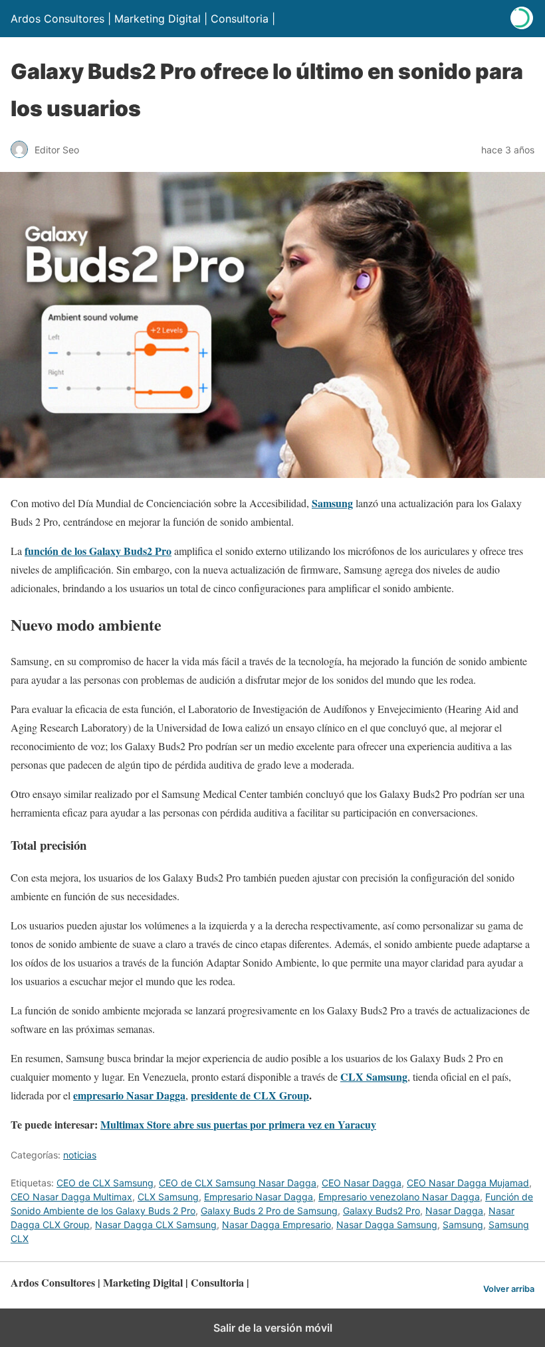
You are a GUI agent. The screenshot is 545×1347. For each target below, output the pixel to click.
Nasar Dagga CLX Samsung (156, 1224)
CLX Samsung (168, 1196)
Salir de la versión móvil (272, 1327)
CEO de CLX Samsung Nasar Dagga (237, 1182)
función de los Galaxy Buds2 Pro (98, 550)
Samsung (332, 503)
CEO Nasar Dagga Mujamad (468, 1182)
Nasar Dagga (454, 1210)
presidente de (222, 1095)
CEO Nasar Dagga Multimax (71, 1196)
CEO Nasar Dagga (361, 1182)
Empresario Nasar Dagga (258, 1196)
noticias (79, 1154)
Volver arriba (508, 1289)
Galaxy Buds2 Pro (381, 1210)
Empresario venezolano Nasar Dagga (399, 1196)
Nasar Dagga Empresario (276, 1224)
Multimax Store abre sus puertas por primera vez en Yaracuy (238, 1124)
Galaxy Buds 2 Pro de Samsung (269, 1210)
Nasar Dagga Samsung (386, 1224)
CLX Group (281, 1095)
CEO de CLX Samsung (105, 1182)
